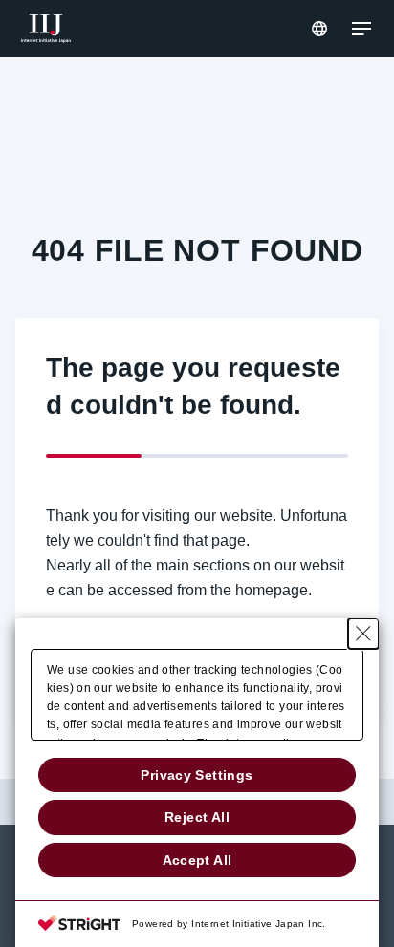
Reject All (197, 817)
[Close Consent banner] (363, 633)
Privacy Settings (196, 775)
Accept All (197, 860)
